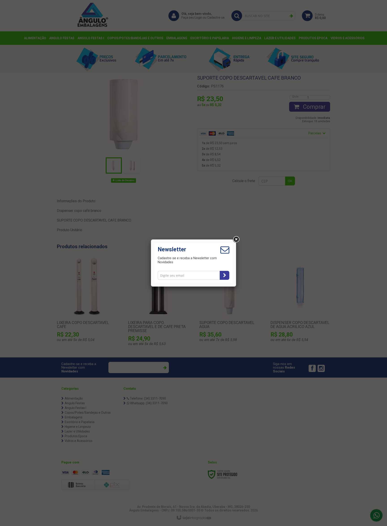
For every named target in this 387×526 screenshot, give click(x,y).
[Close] (236, 239)
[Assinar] (224, 275)
